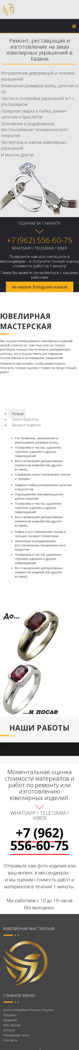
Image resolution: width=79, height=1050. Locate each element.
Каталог (9, 1030)
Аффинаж (10, 1020)
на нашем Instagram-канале (39, 286)
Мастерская (11, 1025)
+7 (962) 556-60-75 (39, 240)
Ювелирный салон (16, 1035)
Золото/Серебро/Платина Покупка (28, 1010)
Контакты (10, 1040)
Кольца (17, 413)
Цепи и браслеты (25, 419)
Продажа (9, 1015)
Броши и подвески (26, 425)
